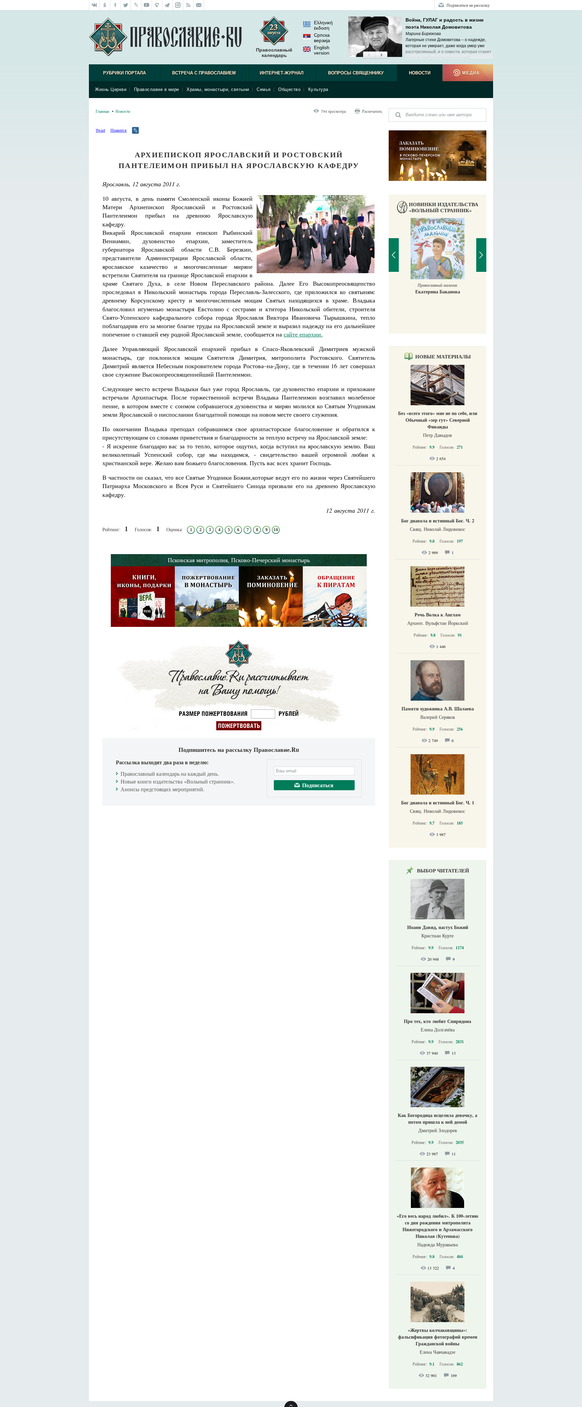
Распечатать (372, 111)
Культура (318, 89)
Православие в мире (156, 89)
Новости (419, 72)
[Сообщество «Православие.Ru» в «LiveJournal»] (136, 5)
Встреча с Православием (204, 72)
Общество (289, 89)
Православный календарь (274, 52)
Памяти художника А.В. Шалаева (437, 708)
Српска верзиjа (322, 37)
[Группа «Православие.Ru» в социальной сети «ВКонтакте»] (94, 5)
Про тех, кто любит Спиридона (437, 1021)
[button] (369, 55)
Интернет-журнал (281, 72)
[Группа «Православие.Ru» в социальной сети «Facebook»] (115, 5)
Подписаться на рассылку (468, 5)
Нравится (118, 130)
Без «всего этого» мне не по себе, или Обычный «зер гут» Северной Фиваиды (437, 420)
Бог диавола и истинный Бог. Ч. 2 (437, 520)
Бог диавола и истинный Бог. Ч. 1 (437, 802)
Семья (264, 89)
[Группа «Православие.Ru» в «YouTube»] (146, 5)
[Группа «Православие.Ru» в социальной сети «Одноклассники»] (105, 5)
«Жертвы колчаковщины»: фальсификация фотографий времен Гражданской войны (437, 1336)
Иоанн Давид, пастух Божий (437, 927)
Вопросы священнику (356, 72)
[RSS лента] (188, 5)
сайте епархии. (303, 334)
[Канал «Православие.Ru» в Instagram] (178, 5)
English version (321, 50)
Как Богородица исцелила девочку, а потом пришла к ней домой (437, 1118)
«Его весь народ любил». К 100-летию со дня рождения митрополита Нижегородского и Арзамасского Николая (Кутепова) (437, 1226)
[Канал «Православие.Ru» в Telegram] (167, 5)
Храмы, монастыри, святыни (218, 89)
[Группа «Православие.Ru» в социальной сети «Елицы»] (157, 5)
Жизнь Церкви (110, 89)
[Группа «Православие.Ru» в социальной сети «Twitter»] (126, 5)
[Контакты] (199, 5)
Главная (102, 111)
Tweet (100, 130)
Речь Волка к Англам (438, 614)
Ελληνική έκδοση (323, 25)
